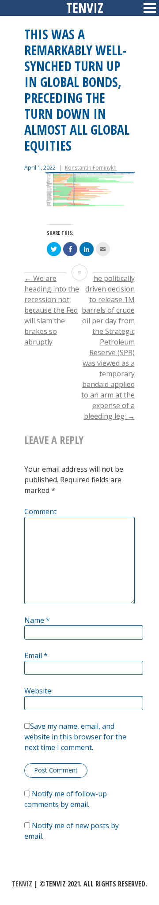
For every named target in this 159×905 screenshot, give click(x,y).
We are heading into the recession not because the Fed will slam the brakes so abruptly (51, 310)
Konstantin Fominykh (91, 167)
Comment (40, 511)
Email (36, 655)
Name (37, 620)
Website (37, 691)
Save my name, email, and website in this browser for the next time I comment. (75, 736)
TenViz (22, 884)
